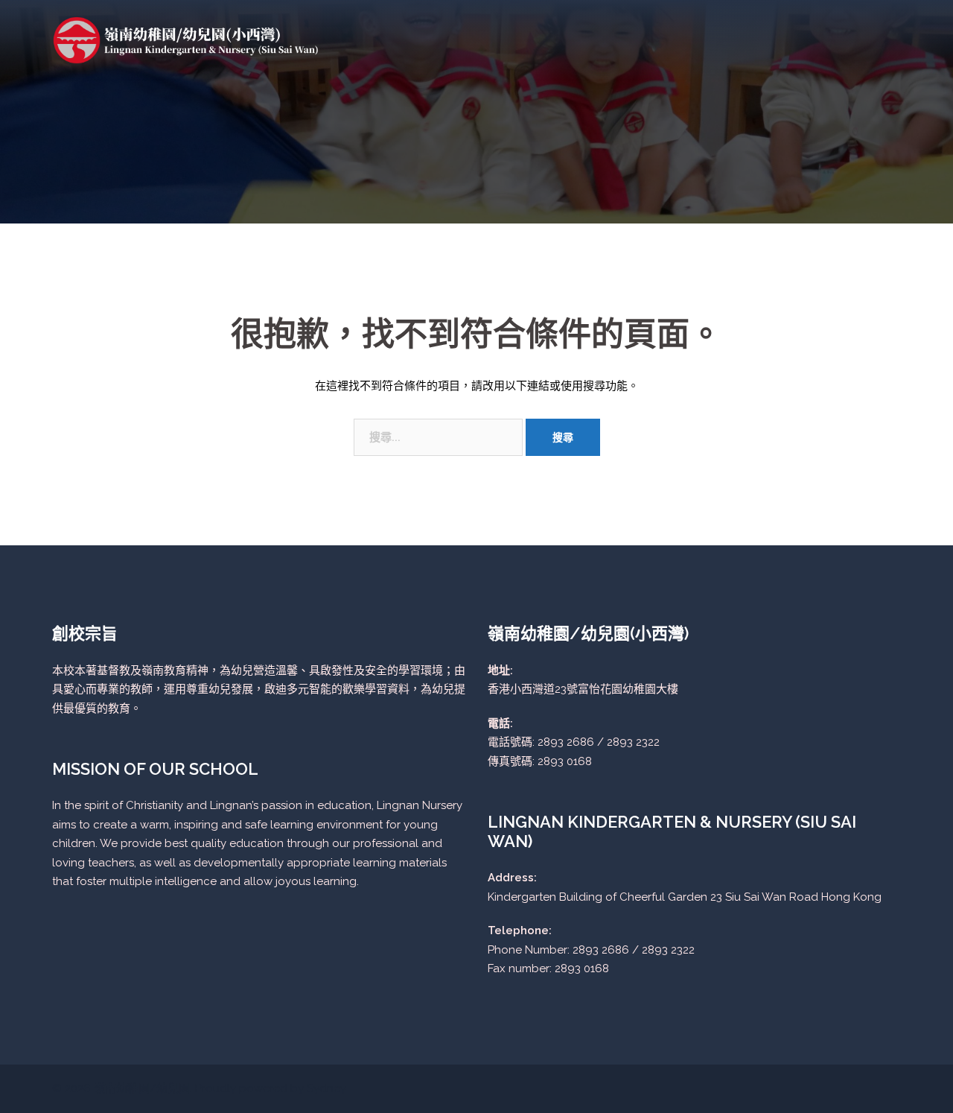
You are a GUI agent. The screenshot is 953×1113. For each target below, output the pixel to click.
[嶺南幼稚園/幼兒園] (186, 39)
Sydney (326, 1088)
